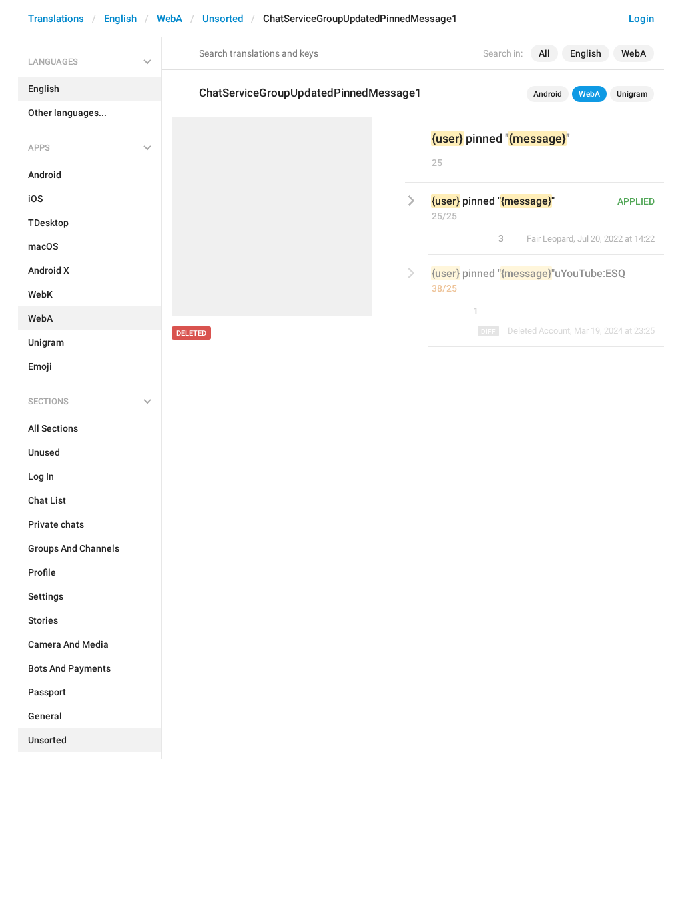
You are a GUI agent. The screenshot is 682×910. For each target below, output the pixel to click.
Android (547, 94)
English (120, 19)
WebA (169, 19)
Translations (56, 19)
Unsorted (222, 19)
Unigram (632, 94)
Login (641, 19)
